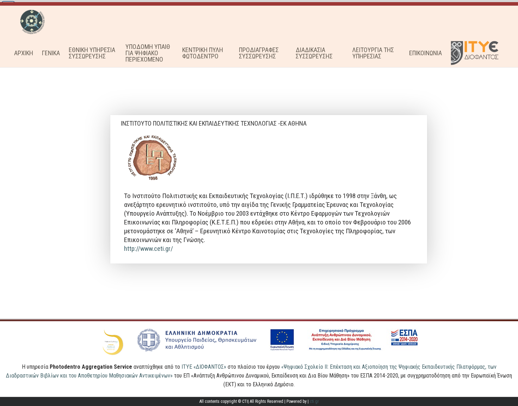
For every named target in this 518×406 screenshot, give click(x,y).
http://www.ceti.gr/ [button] (148, 249)
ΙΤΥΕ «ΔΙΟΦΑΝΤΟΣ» (203, 366)
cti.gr (314, 401)
